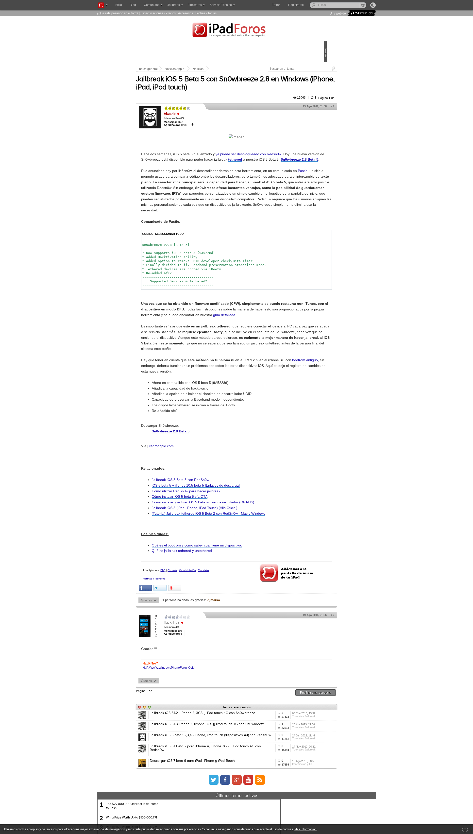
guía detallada (186, 366)
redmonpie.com (196, 513)
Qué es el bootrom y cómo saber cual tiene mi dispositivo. (231, 618)
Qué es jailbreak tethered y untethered (216, 624)
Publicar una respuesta (281, 767)
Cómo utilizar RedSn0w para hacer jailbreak (220, 559)
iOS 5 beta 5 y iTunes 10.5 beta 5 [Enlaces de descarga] (230, 553)
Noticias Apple (209, 69)
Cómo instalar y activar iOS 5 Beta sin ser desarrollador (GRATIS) (237, 570)
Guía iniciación (221, 643)
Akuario (204, 119)
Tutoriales (182, 647)
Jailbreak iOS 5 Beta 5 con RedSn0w (214, 547)
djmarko (248, 675)
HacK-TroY (206, 697)
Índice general (182, 69)
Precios (171, 13)
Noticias (232, 69)
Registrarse (312, 4)
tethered (216, 171)
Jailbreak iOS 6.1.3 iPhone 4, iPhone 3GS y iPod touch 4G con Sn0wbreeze (220, 808)
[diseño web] (361, 13)
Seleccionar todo (203, 273)
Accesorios (185, 13)
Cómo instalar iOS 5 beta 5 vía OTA (214, 564)
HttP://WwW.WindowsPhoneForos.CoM (203, 742)
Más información (305, 829)
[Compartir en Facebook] (179, 662)
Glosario (206, 643)
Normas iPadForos (188, 656)
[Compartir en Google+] (209, 662)
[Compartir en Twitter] (194, 662)
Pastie (215, 193)
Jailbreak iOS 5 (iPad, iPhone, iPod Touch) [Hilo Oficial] (228, 576)
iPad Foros (236, 30)
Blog (133, 4)
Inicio (118, 4)
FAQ (197, 643)
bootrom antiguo (221, 428)
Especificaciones (151, 13)
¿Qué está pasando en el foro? (117, 13)
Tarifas (212, 13)
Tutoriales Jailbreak (280, 799)
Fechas (200, 13)
